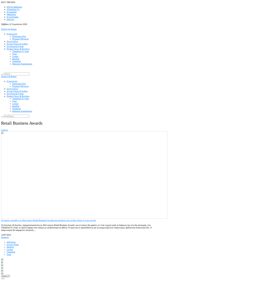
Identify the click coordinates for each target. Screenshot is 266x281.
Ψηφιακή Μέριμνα (20, 39)
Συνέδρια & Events (15, 46)
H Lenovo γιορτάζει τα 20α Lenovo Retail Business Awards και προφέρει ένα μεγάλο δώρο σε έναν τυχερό (48, 220)
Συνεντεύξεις (12, 41)
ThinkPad (16, 61)
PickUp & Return (8, 29)
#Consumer (12, 12)
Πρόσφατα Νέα (19, 36)
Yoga (14, 54)
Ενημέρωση (12, 34)
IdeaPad (15, 59)
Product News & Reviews (18, 49)
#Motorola (11, 14)
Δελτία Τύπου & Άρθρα (17, 44)
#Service (10, 19)
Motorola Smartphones (22, 64)
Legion (15, 56)
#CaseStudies (12, 17)
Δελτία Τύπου (13, 244)
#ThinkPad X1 (13, 9)
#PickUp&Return (14, 7)
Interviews (11, 242)
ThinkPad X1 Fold (20, 51)
